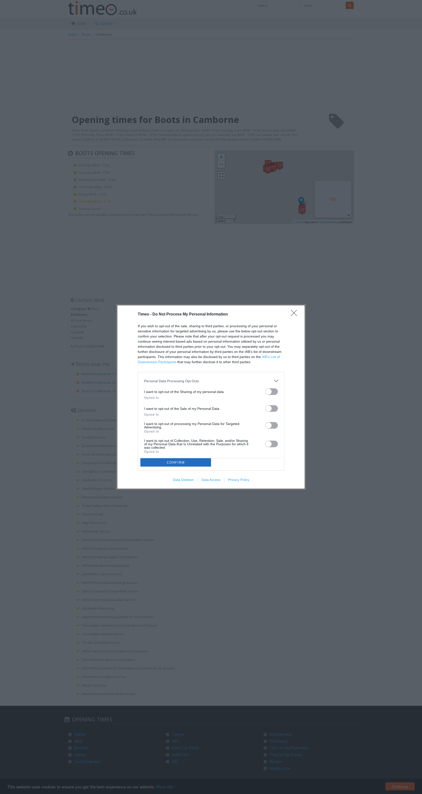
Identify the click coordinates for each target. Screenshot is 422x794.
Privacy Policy (238, 480)
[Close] (295, 314)
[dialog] (211, 397)
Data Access (211, 480)
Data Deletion (183, 480)
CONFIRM (176, 462)
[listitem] (211, 380)
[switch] (271, 391)
